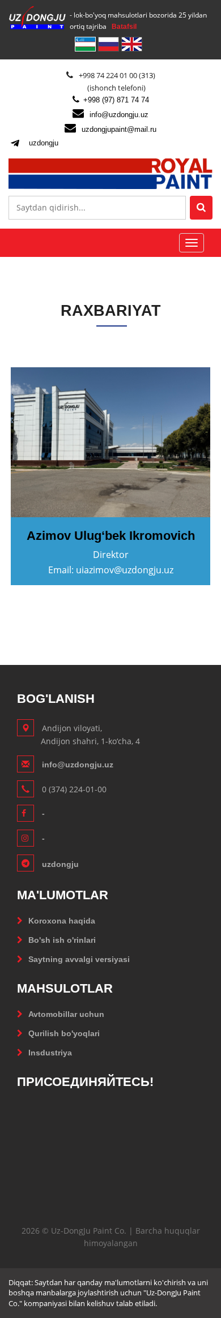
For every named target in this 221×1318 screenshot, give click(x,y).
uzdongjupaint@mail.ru (119, 129)
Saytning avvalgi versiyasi (79, 959)
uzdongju (43, 143)
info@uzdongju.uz (119, 114)
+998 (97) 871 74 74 (116, 100)
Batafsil (124, 27)
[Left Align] (201, 208)
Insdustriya (50, 1052)
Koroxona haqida (61, 920)
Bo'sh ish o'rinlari (62, 940)
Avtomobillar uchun (66, 1014)
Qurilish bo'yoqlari (64, 1033)
